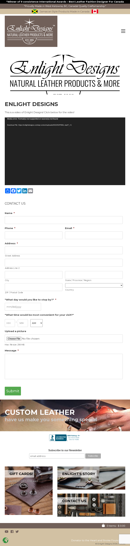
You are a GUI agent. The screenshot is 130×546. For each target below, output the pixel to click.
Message (12, 350)
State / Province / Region (78, 280)
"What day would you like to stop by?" (30, 299)
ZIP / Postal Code (14, 292)
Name (10, 213)
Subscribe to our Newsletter (65, 450)
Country (69, 290)
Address (11, 243)
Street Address (12, 256)
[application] (65, 151)
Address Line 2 (12, 268)
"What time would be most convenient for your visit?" (39, 314)
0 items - (115, 525)
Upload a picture (15, 331)
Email (69, 228)
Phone (10, 228)
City (7, 280)
